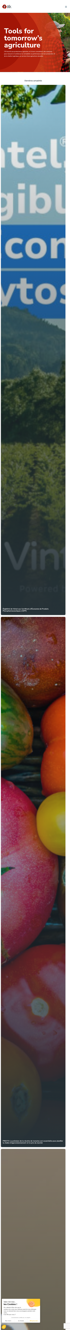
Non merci (8, 1320)
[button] (4, 1327)
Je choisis (21, 1320)
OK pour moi (34, 1320)
